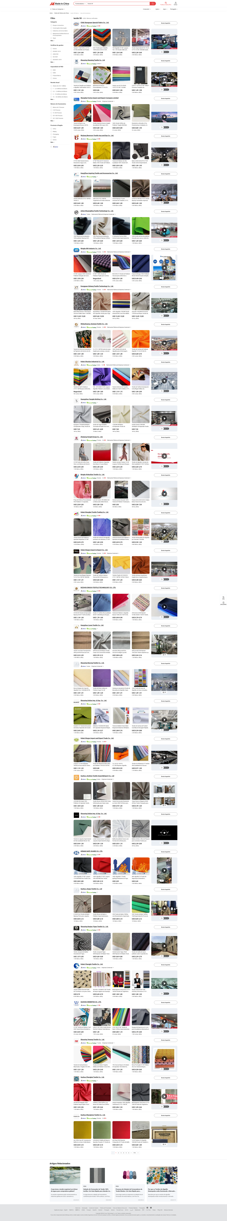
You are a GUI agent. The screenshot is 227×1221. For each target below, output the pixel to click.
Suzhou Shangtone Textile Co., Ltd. (93, 1115)
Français (89, 1210)
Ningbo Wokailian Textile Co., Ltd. (93, 474)
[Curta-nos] (147, 1208)
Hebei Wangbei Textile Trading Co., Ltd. (95, 512)
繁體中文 (77, 1210)
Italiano (113, 1210)
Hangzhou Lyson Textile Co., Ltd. (92, 625)
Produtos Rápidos (133, 1208)
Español (95, 1210)
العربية (131, 1210)
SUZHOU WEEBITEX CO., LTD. (91, 1002)
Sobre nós (77, 1208)
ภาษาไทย (148, 1210)
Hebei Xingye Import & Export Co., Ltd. (94, 550)
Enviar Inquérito (165, 23)
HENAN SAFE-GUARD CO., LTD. (92, 851)
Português (106, 1210)
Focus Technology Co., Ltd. (110, 1213)
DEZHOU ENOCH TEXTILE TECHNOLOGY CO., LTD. (98, 587)
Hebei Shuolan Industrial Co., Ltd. (92, 361)
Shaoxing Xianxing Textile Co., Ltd (93, 60)
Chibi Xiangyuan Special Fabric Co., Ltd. (95, 22)
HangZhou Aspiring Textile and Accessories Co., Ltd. (99, 173)
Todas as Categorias (57, 9)
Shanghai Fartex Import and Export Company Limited (99, 98)
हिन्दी (143, 1210)
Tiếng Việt (159, 1210)
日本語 (83, 1210)
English (65, 1210)
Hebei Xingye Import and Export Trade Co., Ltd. (97, 738)
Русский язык (120, 1210)
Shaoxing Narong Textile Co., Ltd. (92, 663)
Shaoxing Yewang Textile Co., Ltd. (93, 1039)
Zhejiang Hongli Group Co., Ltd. (92, 437)
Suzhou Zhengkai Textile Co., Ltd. (92, 1077)
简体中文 (71, 1210)
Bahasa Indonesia (168, 1210)
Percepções (142, 1208)
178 (134, 1153)
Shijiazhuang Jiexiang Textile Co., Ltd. (94, 324)
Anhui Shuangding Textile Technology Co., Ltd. (97, 211)
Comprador (146, 9)
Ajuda (157, 9)
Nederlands (137, 1210)
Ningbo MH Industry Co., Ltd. (91, 248)
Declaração (84, 1208)
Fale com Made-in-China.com (120, 1208)
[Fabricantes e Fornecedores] (59, 3)
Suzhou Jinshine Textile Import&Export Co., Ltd (97, 776)
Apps (164, 9)
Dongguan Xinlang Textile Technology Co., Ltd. (97, 286)
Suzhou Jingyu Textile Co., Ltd (91, 889)
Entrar (175, 4)
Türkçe (154, 1210)
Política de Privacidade (105, 1208)
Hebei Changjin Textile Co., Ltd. (92, 964)
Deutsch (100, 1210)
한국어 (126, 1210)
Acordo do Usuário (93, 1208)
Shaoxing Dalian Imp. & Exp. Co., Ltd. (94, 700)
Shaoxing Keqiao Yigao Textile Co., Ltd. (94, 926)
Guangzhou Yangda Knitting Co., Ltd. (93, 399)
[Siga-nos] (151, 1208)
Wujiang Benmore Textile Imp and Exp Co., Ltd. (97, 135)
